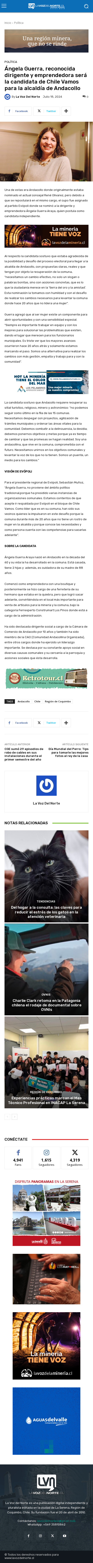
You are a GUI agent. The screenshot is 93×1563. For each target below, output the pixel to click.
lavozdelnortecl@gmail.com (56, 1521)
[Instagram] (40, 1535)
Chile (37, 701)
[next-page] (14, 1117)
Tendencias (46, 901)
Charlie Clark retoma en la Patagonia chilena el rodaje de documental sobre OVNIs (46, 1005)
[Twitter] (52, 1535)
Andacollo (24, 701)
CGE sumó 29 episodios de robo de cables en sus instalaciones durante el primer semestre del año (24, 754)
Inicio (8, 23)
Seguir (46, 1150)
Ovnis (46, 994)
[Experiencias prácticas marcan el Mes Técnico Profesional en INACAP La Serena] (46, 1062)
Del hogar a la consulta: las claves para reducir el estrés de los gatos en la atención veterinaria (46, 912)
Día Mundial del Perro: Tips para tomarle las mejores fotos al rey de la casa (68, 752)
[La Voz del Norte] (8, 97)
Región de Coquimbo (58, 701)
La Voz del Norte (28, 96)
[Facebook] (28, 1535)
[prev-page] (7, 1117)
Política (18, 23)
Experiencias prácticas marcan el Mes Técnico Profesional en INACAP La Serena (46, 1100)
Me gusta (18, 1150)
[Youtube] (64, 1535)
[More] (66, 111)
